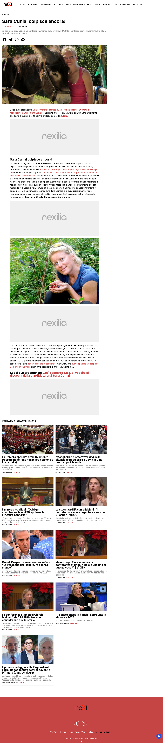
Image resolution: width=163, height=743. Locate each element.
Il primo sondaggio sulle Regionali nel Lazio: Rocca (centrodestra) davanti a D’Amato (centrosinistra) (26, 670)
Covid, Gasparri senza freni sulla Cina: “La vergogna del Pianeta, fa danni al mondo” (26, 565)
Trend (115, 4)
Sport (90, 4)
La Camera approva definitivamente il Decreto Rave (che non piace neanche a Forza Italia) (27, 460)
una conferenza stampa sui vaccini (49, 109)
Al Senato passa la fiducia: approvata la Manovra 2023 (81, 616)
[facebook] (4, 41)
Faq (141, 4)
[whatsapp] (16, 41)
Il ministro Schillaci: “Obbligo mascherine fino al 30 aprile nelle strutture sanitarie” (23, 512)
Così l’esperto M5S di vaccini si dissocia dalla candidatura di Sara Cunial (49, 374)
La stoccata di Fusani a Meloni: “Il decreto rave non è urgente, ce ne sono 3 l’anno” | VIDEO (81, 512)
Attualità (24, 4)
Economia (46, 4)
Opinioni (106, 4)
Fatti (97, 4)
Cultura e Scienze (62, 4)
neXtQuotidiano (8, 26)
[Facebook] (75, 722)
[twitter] (10, 41)
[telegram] (22, 41)
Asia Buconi (7, 472)
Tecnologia (79, 4)
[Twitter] (83, 722)
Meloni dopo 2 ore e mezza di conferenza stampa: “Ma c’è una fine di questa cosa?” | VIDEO (81, 565)
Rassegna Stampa (129, 4)
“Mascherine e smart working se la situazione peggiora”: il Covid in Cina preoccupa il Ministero (79, 460)
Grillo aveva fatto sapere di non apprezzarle (63, 172)
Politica (35, 4)
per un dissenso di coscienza (42, 363)
